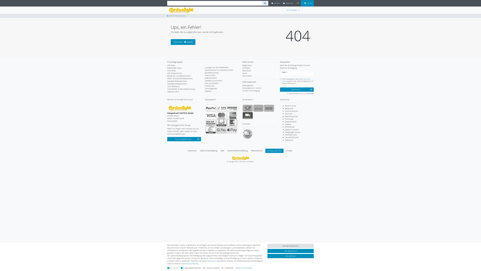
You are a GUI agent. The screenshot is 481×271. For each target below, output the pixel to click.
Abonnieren (295, 89)
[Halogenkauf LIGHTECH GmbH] (179, 108)
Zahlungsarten (248, 85)
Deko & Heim (210, 75)
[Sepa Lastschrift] (221, 108)
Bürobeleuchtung (211, 73)
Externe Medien (213, 268)
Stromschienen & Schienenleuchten (219, 70)
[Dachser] (269, 108)
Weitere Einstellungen (244, 268)
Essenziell (175, 268)
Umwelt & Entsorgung (251, 90)
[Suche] (265, 3)
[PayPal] (210, 108)
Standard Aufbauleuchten (177, 84)
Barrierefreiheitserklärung (238, 150)
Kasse (244, 73)
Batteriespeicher (291, 116)
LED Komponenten (174, 73)
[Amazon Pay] (232, 108)
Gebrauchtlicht (290, 121)
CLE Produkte (292, 10)
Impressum (192, 150)
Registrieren (247, 65)
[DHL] (258, 108)
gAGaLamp (289, 108)
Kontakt (289, 150)
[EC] (232, 122)
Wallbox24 (289, 140)
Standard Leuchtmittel (213, 80)
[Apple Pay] (232, 130)
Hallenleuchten (173, 91)
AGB (222, 150)
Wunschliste (247, 76)
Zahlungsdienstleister (193, 268)
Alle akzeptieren (290, 251)
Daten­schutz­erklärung (208, 150)
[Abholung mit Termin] (247, 115)
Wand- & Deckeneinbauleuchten (180, 78)
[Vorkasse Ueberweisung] (210, 130)
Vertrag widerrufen (274, 151)
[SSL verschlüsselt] (247, 134)
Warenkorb (246, 70)
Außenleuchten (211, 78)
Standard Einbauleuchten (177, 81)
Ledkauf (288, 124)
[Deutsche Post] (247, 108)
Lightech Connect (292, 129)
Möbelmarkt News (174, 68)
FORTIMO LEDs (291, 135)
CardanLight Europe (292, 132)
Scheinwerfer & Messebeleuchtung (181, 89)
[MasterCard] (221, 115)
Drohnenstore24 (291, 111)
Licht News (171, 70)
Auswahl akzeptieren (291, 246)
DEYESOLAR (289, 127)
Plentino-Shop (290, 106)
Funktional (229, 268)
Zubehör (208, 91)
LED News (171, 65)
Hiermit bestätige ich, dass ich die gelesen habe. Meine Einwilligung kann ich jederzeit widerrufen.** (297, 81)
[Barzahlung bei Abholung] (221, 122)
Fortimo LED (209, 86)
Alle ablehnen (290, 256)
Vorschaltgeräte (211, 88)
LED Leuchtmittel (211, 83)
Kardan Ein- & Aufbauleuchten (179, 76)
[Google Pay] (221, 130)
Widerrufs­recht (257, 150)
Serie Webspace (173, 86)
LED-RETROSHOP (292, 137)
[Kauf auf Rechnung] (210, 122)
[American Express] (232, 115)
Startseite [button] (178, 41)
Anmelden (246, 68)
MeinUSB (288, 114)
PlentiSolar (289, 119)
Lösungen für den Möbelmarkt (216, 67)
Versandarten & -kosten (251, 88)
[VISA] (210, 115)
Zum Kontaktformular (183, 139)
